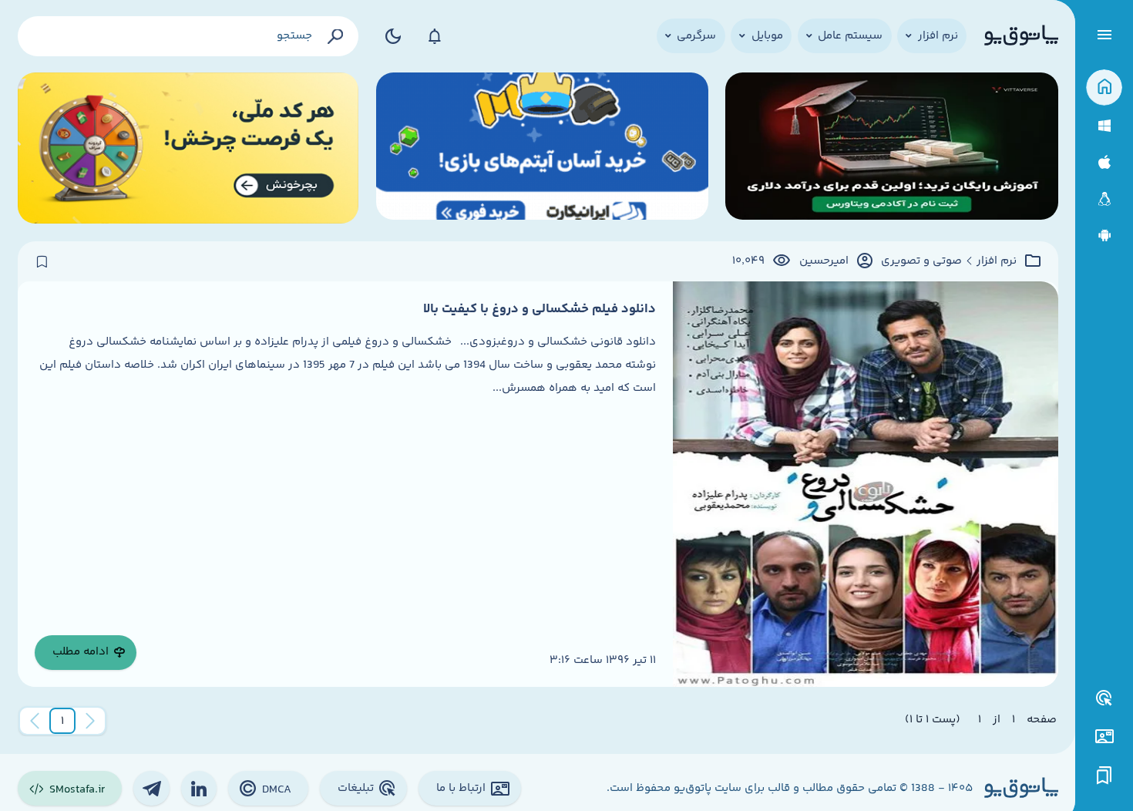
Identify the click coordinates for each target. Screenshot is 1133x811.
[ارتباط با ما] (1104, 736)
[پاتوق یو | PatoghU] (1021, 36)
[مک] (1104, 162)
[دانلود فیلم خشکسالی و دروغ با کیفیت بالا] (865, 484)
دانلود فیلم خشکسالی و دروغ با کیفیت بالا (539, 309)
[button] (62, 721)
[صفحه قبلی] (90, 721)
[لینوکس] (1104, 199)
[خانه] (1104, 87)
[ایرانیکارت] (542, 148)
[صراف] (188, 148)
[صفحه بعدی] (34, 721)
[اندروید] (1104, 235)
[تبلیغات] (1104, 698)
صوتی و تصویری (921, 261)
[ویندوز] (1104, 126)
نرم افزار (997, 261)
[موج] (891, 148)
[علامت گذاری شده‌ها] (1104, 776)
